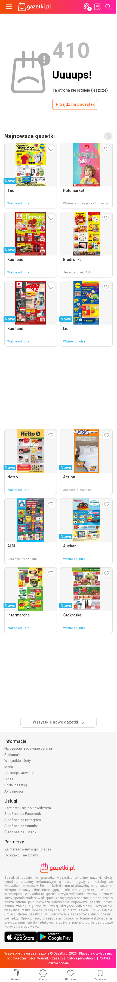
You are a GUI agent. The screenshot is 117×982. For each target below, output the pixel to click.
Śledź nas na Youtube (21, 826)
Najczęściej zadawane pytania (28, 748)
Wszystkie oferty (17, 761)
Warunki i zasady (50, 958)
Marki (8, 767)
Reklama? (12, 755)
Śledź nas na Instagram (22, 820)
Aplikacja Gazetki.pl (19, 773)
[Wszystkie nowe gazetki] (108, 136)
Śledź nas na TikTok (20, 832)
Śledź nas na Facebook (22, 814)
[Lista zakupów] (97, 6)
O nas (8, 779)
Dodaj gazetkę (15, 785)
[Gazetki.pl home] (35, 7)
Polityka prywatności (81, 958)
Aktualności (13, 791)
